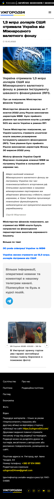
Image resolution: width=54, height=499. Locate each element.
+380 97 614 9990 (31, 463)
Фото (5, 407)
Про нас (26, 381)
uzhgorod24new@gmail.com (17, 470)
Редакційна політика (32, 388)
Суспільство (9, 381)
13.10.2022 (10, 41)
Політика (7, 388)
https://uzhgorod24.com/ (35, 428)
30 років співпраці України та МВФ (24, 248)
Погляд (7, 394)
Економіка (8, 400)
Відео (6, 413)
